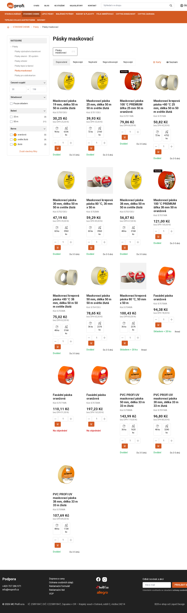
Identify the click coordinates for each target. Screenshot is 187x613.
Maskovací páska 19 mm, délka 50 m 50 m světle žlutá (65, 104)
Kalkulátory (76, 6)
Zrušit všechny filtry (28, 151)
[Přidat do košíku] (58, 148)
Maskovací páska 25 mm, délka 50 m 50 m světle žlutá (98, 104)
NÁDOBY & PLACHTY (85, 14)
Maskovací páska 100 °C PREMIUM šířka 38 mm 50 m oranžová (165, 205)
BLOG (46, 6)
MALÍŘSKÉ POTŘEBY (65, 14)
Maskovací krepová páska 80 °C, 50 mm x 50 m (133, 299)
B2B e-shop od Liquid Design (170, 604)
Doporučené (61, 62)
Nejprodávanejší (110, 62)
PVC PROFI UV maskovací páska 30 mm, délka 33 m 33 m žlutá (166, 400)
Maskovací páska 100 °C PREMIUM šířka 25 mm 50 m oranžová (131, 106)
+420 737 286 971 (11, 586)
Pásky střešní (21, 61)
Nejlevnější (78, 62)
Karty (158, 62)
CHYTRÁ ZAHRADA (146, 14)
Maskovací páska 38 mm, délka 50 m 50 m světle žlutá (132, 203)
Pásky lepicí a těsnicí (24, 66)
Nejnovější (128, 62)
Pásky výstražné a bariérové (28, 51)
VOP (51, 593)
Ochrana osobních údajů (61, 582)
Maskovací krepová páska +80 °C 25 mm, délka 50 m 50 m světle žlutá (167, 106)
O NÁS (36, 6)
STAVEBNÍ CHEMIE (31, 14)
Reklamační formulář (59, 586)
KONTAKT (92, 6)
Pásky (36, 27)
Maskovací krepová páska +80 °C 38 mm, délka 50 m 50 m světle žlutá (66, 301)
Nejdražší (93, 62)
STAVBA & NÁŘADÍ (13, 14)
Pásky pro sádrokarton (25, 75)
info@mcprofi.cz (10, 589)
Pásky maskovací (23, 71)
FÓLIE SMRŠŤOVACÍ (105, 14)
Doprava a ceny (57, 578)
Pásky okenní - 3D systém (26, 56)
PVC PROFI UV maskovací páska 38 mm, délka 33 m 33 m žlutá (65, 499)
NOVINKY (41, 20)
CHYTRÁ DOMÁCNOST (125, 14)
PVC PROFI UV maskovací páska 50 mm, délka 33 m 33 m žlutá (132, 400)
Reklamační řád (57, 590)
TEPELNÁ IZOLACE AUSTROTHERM (20, 20)
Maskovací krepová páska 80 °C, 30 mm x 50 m (99, 203)
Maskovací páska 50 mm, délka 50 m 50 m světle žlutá (98, 299)
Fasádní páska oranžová (163, 297)
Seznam (173, 62)
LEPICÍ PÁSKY (48, 14)
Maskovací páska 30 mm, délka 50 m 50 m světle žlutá (65, 203)
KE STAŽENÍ (59, 6)
